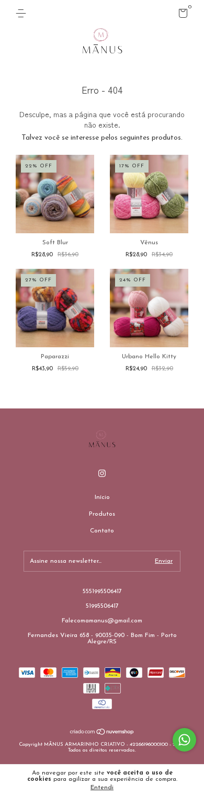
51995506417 (102, 606)
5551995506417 (102, 591)
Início (102, 497)
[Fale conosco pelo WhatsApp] (184, 740)
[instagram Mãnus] (102, 473)
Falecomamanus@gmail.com (102, 621)
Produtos (102, 514)
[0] (181, 15)
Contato (102, 531)
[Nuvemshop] (102, 733)
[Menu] (23, 13)
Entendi (102, 787)
